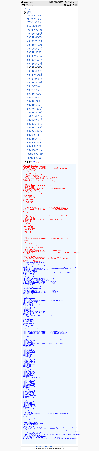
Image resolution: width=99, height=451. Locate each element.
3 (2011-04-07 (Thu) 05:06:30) (34, 18)
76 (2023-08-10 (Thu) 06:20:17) (34, 118)
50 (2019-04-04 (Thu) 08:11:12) (34, 82)
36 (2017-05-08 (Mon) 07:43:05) (34, 63)
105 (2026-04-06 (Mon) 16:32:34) (35, 157)
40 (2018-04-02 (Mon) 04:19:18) (34, 68)
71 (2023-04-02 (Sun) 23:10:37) (34, 111)
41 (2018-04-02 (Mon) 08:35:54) (34, 70)
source (29, 11)
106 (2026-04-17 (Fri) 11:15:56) (34, 158)
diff (29, 9)
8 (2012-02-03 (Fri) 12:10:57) (34, 25)
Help (62, 446)
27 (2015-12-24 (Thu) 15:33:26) (34, 51)
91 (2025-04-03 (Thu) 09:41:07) (34, 138)
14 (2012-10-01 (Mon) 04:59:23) (34, 33)
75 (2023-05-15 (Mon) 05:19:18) (34, 116)
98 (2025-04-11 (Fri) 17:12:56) (34, 148)
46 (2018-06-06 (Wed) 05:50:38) (34, 77)
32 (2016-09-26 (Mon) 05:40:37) (34, 58)
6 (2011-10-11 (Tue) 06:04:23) (34, 22)
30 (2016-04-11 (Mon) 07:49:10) (34, 55)
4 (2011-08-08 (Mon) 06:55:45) (34, 19)
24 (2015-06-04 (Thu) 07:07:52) (34, 47)
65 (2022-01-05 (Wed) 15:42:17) (34, 103)
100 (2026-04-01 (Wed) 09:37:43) (35, 150)
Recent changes (56, 446)
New (43, 446)
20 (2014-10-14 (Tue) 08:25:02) (34, 41)
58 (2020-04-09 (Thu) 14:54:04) (34, 93)
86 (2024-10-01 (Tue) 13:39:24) (34, 131)
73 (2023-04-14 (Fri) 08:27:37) (34, 113)
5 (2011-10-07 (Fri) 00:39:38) (34, 21)
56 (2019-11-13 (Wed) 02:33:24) (34, 90)
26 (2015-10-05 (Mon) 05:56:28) (34, 49)
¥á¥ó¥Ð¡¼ (29, 13)
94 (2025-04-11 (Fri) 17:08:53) (34, 142)
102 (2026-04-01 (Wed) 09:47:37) (35, 153)
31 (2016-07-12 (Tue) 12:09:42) (34, 56)
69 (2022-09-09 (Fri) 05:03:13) (34, 108)
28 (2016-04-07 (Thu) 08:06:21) (34, 52)
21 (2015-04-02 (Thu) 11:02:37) (34, 43)
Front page (38, 446)
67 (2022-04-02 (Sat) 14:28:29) (34, 105)
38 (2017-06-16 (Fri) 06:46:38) (34, 66)
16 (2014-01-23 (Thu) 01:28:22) (34, 36)
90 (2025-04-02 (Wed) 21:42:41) (34, 137)
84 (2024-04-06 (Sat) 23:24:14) (34, 128)
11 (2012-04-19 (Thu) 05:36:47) (34, 29)
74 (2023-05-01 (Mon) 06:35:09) (34, 115)
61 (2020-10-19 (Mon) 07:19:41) (34, 97)
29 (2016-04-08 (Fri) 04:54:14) (34, 53)
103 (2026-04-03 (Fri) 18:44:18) (34, 154)
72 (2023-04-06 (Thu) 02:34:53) (34, 112)
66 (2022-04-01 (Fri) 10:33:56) (34, 104)
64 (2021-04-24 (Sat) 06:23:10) (34, 101)
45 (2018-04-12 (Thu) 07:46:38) (34, 75)
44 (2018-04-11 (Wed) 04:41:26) (34, 74)
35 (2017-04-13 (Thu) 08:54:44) (34, 62)
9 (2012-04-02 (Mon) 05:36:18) (34, 26)
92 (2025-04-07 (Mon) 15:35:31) (34, 139)
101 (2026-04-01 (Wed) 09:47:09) (35, 152)
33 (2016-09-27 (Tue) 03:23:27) (34, 59)
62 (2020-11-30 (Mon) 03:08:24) (34, 98)
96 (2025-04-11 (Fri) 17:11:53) (34, 145)
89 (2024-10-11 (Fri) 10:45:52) (34, 135)
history (29, 12)
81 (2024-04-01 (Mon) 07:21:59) (34, 124)
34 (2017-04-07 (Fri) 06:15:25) (34, 60)
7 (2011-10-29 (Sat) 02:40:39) (34, 23)
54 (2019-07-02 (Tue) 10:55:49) (34, 88)
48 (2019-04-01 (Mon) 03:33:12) (34, 79)
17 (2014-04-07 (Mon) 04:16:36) (34, 37)
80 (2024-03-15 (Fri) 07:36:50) (34, 123)
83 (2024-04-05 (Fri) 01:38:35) (34, 127)
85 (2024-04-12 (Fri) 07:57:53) (34, 130)
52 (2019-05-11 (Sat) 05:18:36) (34, 85)
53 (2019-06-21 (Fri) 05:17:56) (34, 86)
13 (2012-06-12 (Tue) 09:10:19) (34, 32)
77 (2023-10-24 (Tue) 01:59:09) (34, 119)
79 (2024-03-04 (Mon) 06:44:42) (34, 122)
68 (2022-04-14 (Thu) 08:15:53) (34, 107)
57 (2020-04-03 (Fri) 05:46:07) (34, 92)
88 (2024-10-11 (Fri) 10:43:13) (34, 134)
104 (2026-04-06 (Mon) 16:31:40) (35, 156)
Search (51, 446)
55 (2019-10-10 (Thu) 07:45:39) (34, 89)
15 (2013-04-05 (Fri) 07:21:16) (34, 34)
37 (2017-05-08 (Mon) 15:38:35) (34, 64)
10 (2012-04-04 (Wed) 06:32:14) (34, 28)
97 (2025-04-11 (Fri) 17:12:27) (34, 146)
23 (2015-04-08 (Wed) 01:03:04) (34, 45)
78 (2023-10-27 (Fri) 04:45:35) (34, 120)
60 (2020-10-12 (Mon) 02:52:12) (34, 96)
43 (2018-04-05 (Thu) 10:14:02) (34, 73)
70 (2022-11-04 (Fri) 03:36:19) (34, 109)
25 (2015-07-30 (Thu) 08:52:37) (34, 48)
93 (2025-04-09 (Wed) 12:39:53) (34, 141)
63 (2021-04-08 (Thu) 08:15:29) (34, 100)
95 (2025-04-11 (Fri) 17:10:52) (34, 143)
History (25, 8)
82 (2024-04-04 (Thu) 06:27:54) (34, 126)
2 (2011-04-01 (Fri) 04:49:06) (34, 17)
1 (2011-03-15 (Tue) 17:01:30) (34, 15)
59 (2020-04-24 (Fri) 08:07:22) (34, 94)
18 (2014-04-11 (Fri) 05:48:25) (34, 38)
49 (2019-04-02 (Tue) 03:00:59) (34, 81)
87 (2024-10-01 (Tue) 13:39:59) (34, 133)
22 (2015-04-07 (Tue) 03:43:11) (34, 44)
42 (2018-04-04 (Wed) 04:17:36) (34, 71)
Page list (47, 446)
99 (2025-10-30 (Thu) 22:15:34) (34, 149)
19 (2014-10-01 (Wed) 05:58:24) (34, 40)
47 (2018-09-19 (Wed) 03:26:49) (34, 78)
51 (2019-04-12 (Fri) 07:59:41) (34, 83)
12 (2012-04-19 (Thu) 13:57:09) (34, 30)
